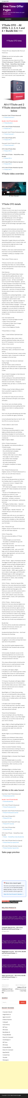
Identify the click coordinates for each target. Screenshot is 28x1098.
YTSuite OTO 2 (8, 139)
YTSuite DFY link (7, 818)
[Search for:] (14, 1002)
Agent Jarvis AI (6, 1017)
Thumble (5, 1057)
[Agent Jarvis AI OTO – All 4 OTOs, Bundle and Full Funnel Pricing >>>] (14, 973)
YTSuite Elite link (7, 829)
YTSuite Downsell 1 (9, 134)
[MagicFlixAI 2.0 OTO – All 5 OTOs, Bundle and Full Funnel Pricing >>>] (14, 949)
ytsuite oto (15, 902)
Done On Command (8, 1037)
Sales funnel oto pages (16, 1095)
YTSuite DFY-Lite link (8, 823)
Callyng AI (5, 1022)
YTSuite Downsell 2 (9, 145)
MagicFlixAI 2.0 (7, 1014)
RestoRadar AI (6, 1032)
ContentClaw (6, 1055)
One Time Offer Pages (13, 8)
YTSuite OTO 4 (8, 158)
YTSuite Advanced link (8, 796)
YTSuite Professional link (9, 807)
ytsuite (12, 901)
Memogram (6, 1060)
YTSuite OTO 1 (8, 128)
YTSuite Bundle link (8, 801)
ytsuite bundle (18, 901)
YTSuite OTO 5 (8, 164)
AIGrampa (5, 1029)
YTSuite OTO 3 (8, 151)
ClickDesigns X (6, 1039)
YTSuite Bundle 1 (8, 123)
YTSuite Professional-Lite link (10, 812)
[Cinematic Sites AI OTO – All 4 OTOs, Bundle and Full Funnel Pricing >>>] (14, 925)
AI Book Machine (7, 1019)
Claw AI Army (6, 1024)
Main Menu (8, 19)
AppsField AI (6, 1052)
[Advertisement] (14, 1075)
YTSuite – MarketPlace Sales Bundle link (13, 837)
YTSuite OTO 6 (8, 169)
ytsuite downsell (6, 902)
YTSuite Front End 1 (9, 117)
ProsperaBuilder (7, 1034)
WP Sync (5, 1027)
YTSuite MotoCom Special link (11, 842)
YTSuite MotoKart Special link (11, 848)
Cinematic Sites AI (7, 1012)
